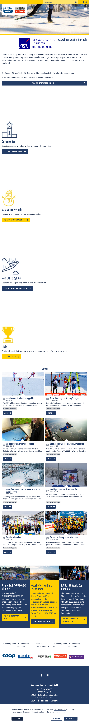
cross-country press (10, 408)
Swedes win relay (13, 537)
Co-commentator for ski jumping (20, 444)
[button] (85, 9)
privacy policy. (60, 712)
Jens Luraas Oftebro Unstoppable (20, 398)
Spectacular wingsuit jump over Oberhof (67, 444)
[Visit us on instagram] (86, 2)
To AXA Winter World (14, 220)
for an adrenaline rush (16, 288)
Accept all (71, 718)
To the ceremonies (13, 151)
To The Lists (10, 357)
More (6, 413)
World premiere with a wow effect (64, 489)
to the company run (12, 617)
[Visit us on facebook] (83, 2)
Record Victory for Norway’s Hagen (64, 398)
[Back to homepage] (14, 9)
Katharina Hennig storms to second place (67, 537)
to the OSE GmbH (41, 622)
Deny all (56, 718)
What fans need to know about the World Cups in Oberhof (23, 490)
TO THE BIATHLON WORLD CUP (71, 620)
